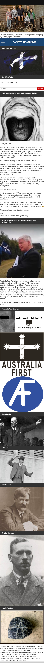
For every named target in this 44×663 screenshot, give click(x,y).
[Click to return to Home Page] (22, 42)
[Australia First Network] (22, 321)
